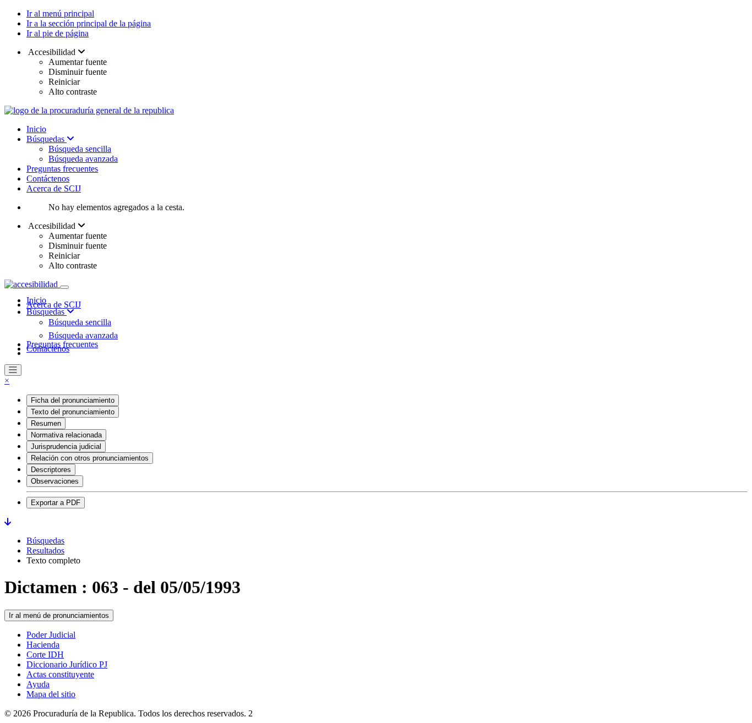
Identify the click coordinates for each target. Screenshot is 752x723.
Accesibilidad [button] (52, 52)
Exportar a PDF (55, 503)
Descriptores (51, 469)
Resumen (46, 423)
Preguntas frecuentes (62, 168)
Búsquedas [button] (46, 311)
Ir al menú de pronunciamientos (59, 615)
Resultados (45, 550)
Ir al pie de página (57, 33)
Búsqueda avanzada (83, 158)
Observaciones (55, 481)
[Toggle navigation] (64, 287)
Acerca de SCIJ (53, 188)
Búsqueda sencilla (79, 149)
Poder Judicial (50, 634)
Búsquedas (46, 139)
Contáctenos (47, 178)
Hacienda (42, 644)
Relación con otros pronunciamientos (90, 458)
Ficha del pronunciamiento (73, 400)
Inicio (36, 129)
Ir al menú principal (60, 13)
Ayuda (38, 684)
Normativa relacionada (66, 435)
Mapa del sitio (50, 694)
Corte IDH (45, 654)
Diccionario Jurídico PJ (66, 664)
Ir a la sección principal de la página (88, 23)
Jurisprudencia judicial (66, 446)
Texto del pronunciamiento (73, 412)
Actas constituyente (60, 674)
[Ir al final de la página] (7, 522)
